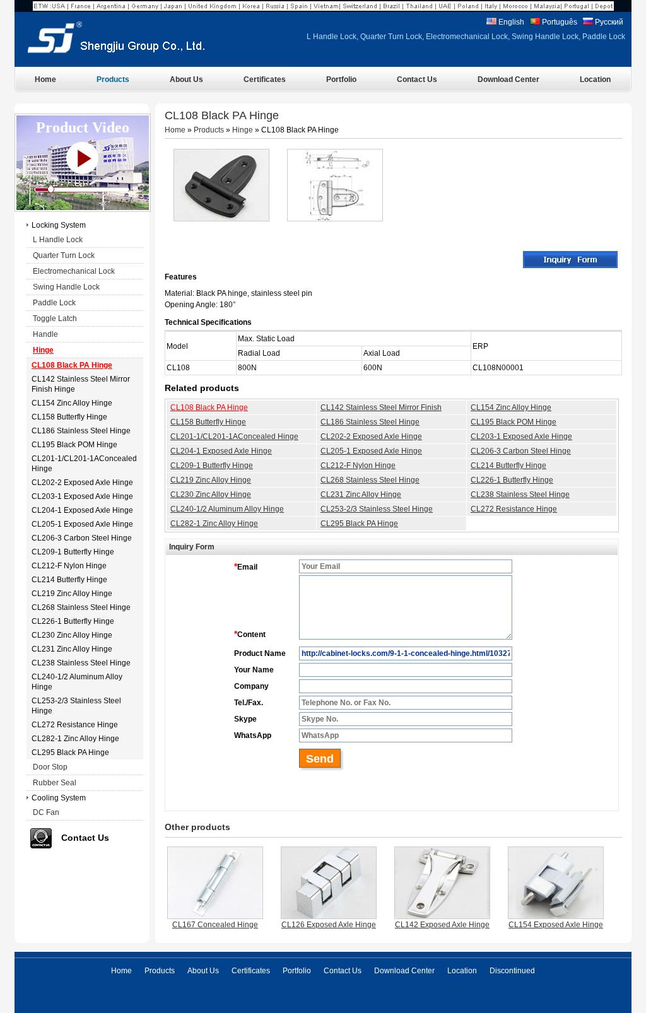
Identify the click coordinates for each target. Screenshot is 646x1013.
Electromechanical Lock (74, 271)
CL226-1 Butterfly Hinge (512, 480)
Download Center (404, 970)
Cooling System (59, 797)
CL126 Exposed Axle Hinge (328, 924)
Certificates (251, 970)
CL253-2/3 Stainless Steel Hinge (376, 509)
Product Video (82, 127)
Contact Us (85, 838)
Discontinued (512, 970)
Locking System (59, 225)
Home (175, 130)
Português (558, 22)
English (510, 22)
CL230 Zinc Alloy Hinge (210, 494)
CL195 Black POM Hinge (513, 422)
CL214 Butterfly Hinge (508, 465)
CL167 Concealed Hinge (215, 924)
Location (462, 970)
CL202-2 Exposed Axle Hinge (371, 436)
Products (209, 130)
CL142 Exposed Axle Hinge (442, 924)
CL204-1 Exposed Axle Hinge (221, 451)
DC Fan (46, 812)
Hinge (242, 130)
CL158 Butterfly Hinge (208, 422)
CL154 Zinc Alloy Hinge (511, 407)
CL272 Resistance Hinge (514, 509)
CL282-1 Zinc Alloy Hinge (214, 523)
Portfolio (297, 970)
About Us (203, 970)
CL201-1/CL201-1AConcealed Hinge (234, 436)
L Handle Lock (58, 239)
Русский (608, 22)
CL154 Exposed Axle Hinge (555, 924)
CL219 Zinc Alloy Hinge (210, 480)
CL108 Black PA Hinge (209, 407)
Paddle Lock (54, 302)
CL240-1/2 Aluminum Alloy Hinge (227, 509)
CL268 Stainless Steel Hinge (370, 480)
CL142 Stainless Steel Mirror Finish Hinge (381, 413)
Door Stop (50, 767)
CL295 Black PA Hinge (359, 523)
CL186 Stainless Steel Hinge (370, 422)
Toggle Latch (55, 318)
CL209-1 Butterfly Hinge (211, 465)
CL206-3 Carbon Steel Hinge (521, 451)
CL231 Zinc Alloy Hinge (360, 494)
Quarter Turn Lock (64, 255)
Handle (45, 334)
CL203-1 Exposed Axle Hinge (521, 436)
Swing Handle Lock (66, 287)
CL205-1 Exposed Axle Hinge (371, 451)
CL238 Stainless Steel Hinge (520, 494)
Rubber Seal (54, 782)
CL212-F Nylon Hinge (358, 465)
